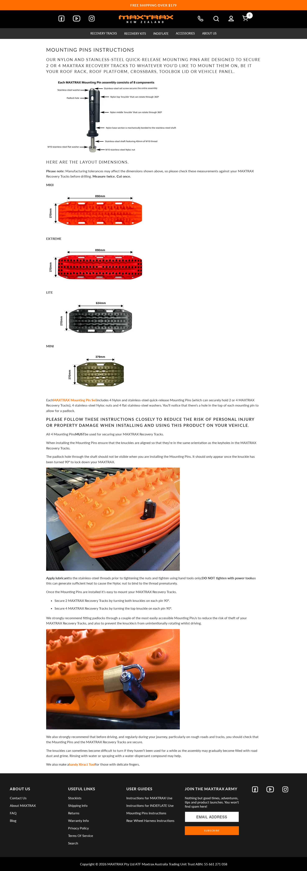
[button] (103, 33)
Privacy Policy (78, 828)
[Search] (216, 19)
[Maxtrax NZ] (146, 19)
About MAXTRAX (23, 805)
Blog (13, 820)
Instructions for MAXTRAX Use (149, 798)
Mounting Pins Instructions (146, 813)
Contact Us (18, 798)
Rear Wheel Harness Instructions (150, 820)
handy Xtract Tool (82, 764)
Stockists (74, 798)
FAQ (13, 813)
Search (73, 843)
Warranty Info (78, 820)
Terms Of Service (80, 836)
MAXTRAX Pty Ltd (120, 864)
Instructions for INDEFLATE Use (150, 805)
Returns (73, 813)
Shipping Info (78, 805)
